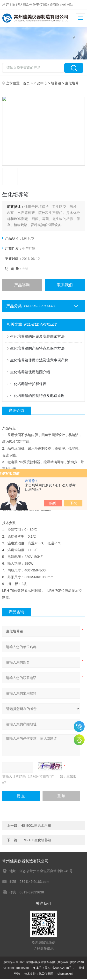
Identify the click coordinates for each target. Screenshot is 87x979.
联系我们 (65, 285)
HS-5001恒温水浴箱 (36, 825)
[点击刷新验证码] (50, 766)
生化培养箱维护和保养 (28, 384)
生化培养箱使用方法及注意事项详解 (39, 360)
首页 (26, 83)
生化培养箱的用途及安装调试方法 (37, 336)
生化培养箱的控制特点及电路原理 (37, 396)
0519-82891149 (79, 726)
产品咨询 (22, 285)
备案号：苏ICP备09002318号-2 (53, 968)
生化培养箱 (73, 83)
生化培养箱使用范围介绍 (30, 372)
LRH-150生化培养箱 (36, 840)
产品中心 (40, 83)
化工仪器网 (46, 973)
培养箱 (56, 83)
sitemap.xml (65, 973)
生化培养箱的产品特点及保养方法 (37, 348)
